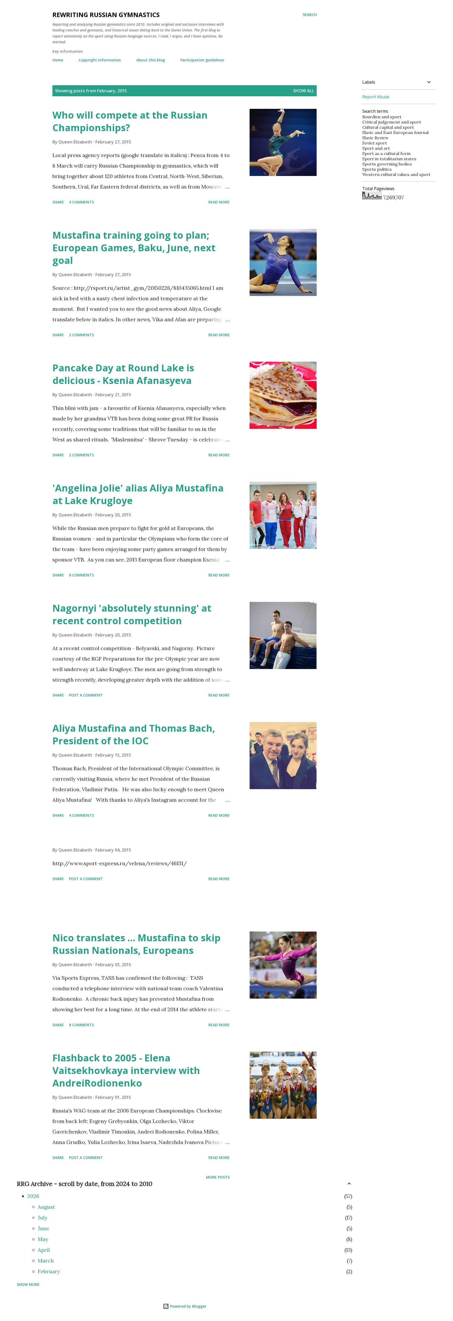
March (46, 1260)
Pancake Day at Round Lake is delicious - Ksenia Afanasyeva (123, 374)
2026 (33, 1196)
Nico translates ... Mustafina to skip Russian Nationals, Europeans (136, 944)
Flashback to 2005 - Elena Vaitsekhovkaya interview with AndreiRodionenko (126, 1070)
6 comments (81, 575)
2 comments (81, 334)
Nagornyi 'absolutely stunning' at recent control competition (131, 614)
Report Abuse (375, 97)
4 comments (81, 202)
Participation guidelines (202, 59)
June (43, 1228)
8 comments (81, 1024)
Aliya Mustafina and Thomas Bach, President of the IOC (133, 734)
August (46, 1207)
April (44, 1250)
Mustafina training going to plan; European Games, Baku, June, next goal (133, 248)
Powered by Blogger (187, 1306)
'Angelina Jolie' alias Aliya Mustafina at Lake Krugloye (138, 494)
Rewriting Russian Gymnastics (106, 14)
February (49, 1271)
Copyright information (100, 59)
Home (57, 59)
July (42, 1217)
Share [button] (58, 202)
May (43, 1239)
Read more (219, 202)
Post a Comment (86, 695)
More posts (218, 1177)
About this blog (150, 59)
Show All (303, 91)
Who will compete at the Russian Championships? (130, 121)
